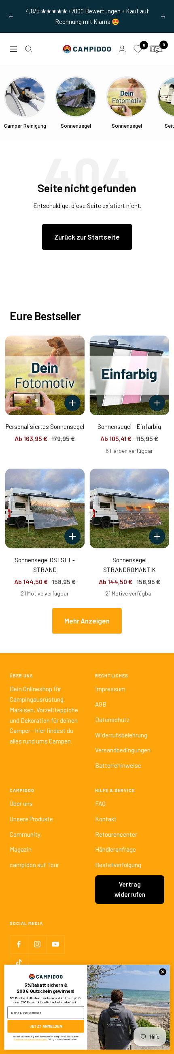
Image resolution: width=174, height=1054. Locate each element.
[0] (138, 49)
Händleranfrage (115, 849)
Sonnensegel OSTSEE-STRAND (45, 564)
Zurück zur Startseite (87, 237)
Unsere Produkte (31, 819)
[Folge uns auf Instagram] (37, 944)
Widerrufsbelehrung (121, 735)
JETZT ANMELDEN (46, 1026)
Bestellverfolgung (118, 864)
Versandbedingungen (123, 750)
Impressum (110, 688)
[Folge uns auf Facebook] (19, 944)
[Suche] (28, 49)
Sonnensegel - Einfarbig (129, 426)
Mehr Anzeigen (87, 621)
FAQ (100, 803)
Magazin (21, 849)
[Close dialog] (162, 971)
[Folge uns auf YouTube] (55, 944)
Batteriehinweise (118, 765)
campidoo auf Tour (34, 864)
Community (25, 834)
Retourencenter (116, 834)
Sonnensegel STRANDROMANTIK (129, 564)
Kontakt (106, 819)
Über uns (21, 803)
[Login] (122, 48)
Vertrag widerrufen (130, 889)
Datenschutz (112, 719)
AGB (100, 704)
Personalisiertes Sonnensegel (45, 426)
